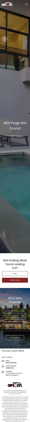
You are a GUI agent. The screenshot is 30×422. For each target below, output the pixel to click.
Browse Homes (15, 280)
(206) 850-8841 (10, 368)
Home (15, 273)
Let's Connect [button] (15, 337)
